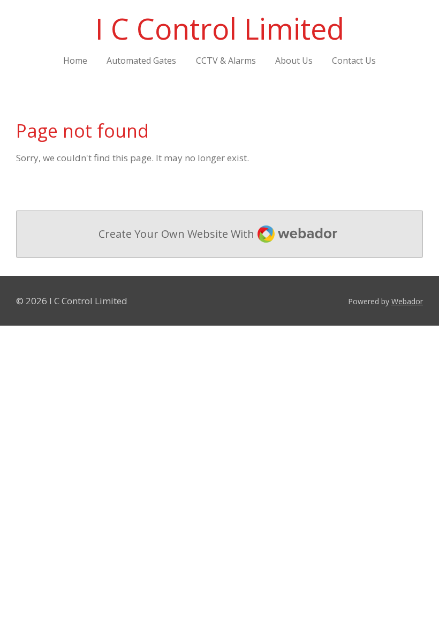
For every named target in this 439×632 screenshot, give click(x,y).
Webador (407, 301)
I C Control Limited (219, 28)
